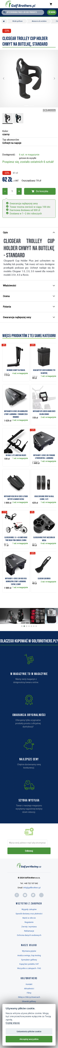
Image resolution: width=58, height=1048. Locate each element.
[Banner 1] (22, 626)
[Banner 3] (26, 626)
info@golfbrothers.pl (31, 888)
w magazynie (29, 154)
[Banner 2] (24, 626)
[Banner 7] (36, 626)
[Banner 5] (31, 626)
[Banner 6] (34, 626)
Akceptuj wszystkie (29, 1039)
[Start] (4, 21)
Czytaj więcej (13, 1023)
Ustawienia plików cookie (29, 1031)
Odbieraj (29, 851)
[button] (6, 78)
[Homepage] (20, 4)
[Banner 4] (29, 626)
